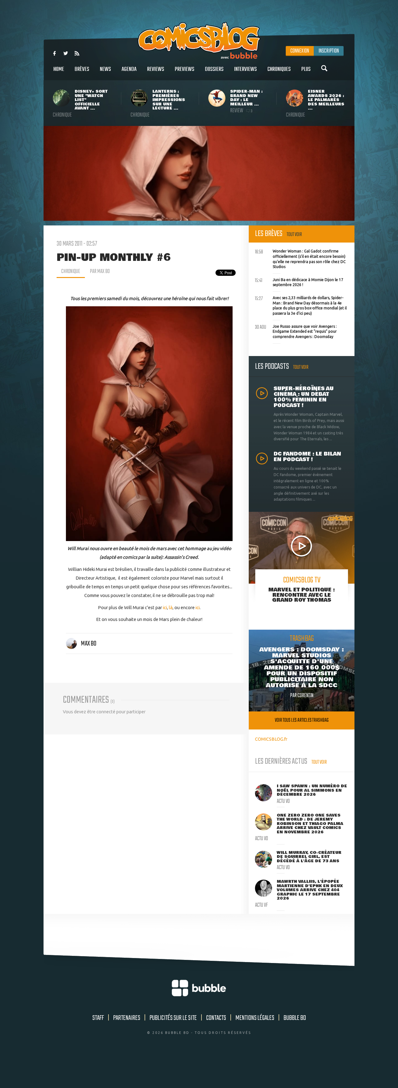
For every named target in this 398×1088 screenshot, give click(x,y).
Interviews (245, 69)
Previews (184, 69)
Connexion (299, 51)
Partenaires (126, 1018)
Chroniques (279, 69)
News (105, 69)
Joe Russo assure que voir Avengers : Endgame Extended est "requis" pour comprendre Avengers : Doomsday (296, 331)
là (171, 607)
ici (165, 607)
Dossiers (214, 69)
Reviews (155, 69)
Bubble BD (295, 1018)
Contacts (216, 1018)
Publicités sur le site (173, 1018)
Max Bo (88, 643)
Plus (306, 69)
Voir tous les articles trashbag (302, 720)
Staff (98, 1018)
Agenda (129, 69)
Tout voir (294, 234)
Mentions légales (254, 1018)
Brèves (82, 69)
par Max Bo (100, 271)
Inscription (328, 51)
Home (58, 69)
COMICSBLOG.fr (271, 739)
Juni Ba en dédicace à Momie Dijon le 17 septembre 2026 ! (299, 281)
